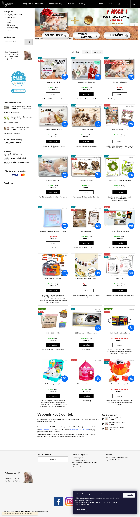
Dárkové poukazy (12, 28)
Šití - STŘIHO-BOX (12, 25)
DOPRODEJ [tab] (97, 52)
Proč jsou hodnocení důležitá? (15, 158)
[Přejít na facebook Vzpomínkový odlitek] (58, 502)
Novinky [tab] (86, 52)
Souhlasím (129, 495)
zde (88, 504)
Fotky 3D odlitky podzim (12, 142)
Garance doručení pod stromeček (16, 162)
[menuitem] (34, 4)
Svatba (9, 30)
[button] (42, 24)
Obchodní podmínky (80, 460)
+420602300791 (114, 460)
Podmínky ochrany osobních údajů (85, 462)
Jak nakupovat (78, 458)
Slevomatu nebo (76, 430)
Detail (53, 94)
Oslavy (9, 22)
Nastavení (81, 509)
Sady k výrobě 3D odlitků (15, 15)
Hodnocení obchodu (80, 467)
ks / (52, 459)
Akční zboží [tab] (75, 52)
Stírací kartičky (11, 17)
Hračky (9, 20)
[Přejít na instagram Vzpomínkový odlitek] (70, 502)
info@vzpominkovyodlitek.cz (118, 457)
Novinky (76, 465)
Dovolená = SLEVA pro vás (13, 154)
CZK (110, 4)
